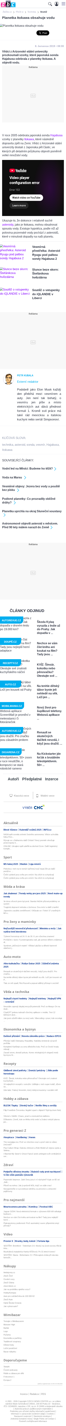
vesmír (40, 444)
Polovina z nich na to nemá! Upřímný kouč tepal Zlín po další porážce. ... (29, 870)
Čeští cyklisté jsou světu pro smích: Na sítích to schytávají (29, 875)
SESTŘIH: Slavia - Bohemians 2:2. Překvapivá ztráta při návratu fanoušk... (31, 1256)
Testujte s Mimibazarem (14, 1321)
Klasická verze (21, 795)
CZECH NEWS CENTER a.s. (39, 1401)
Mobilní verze (47, 795)
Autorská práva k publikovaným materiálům (33, 1409)
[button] (63, 3)
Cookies (50, 1414)
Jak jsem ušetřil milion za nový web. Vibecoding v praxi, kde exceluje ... (33, 1019)
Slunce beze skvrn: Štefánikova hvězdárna (45, 273)
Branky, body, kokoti (25, 1241)
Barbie (6, 1328)
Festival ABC (46, 1207)
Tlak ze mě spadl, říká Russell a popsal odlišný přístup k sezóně (31, 983)
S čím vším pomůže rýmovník (18, 1175)
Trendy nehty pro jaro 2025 (32, 893)
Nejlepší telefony (37, 998)
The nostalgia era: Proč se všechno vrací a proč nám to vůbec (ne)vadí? (30, 1143)
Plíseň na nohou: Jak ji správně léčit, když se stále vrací (28, 1185)
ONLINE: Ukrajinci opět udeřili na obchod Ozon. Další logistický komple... (31, 847)
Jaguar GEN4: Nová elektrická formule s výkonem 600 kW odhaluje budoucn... (32, 1212)
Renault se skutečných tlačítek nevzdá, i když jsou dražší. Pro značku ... (30, 972)
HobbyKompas (10, 1293)
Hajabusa (56, 135)
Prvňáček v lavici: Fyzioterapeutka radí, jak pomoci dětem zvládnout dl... (33, 941)
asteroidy (7, 224)
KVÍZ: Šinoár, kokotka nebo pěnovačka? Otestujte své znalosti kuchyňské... (30, 1079)
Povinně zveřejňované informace (33, 1421)
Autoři (13, 779)
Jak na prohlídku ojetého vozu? (17, 1289)
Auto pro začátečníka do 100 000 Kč (19, 1296)
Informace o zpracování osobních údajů (28, 1414)
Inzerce (51, 779)
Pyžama (7, 1335)
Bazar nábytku (10, 1352)
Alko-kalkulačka (12, 963)
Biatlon (24, 864)
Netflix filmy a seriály (46, 1105)
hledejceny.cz (9, 1272)
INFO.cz (47, 830)
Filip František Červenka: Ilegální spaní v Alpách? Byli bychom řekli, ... (32, 1111)
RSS (43, 1394)
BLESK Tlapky (11, 1105)
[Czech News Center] (39, 807)
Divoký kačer (27, 1105)
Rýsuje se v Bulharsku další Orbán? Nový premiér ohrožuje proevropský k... (29, 841)
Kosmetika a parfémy (13, 1338)
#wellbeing (21, 1137)
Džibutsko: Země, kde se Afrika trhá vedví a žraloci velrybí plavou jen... (32, 1120)
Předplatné (32, 779)
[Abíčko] (8, 7)
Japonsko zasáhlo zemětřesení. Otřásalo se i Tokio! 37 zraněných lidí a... (32, 912)
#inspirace (9, 1137)
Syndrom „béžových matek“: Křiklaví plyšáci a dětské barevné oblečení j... (30, 947)
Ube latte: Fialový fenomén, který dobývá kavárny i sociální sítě (31, 1090)
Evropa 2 (7, 1380)
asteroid (20, 444)
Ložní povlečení (10, 1348)
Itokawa (29, 139)
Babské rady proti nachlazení (46, 1172)
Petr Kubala (25, 375)
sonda (30, 444)
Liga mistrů (35, 864)
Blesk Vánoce (11, 830)
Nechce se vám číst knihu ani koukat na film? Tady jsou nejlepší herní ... (31, 1218)
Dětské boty (9, 1345)
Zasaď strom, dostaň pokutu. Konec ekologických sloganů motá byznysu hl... (31, 1053)
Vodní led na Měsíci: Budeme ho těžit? (27, 468)
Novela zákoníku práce (33, 1036)
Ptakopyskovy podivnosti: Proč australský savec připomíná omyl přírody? (31, 1224)
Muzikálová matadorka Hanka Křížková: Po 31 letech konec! (29, 1252)
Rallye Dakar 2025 (31, 963)
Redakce (34, 1394)
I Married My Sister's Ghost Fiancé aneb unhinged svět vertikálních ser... (32, 1155)
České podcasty (11, 1370)
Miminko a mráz (48, 928)
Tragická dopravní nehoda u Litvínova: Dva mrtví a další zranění (31, 907)
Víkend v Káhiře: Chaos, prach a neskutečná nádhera (26, 1116)
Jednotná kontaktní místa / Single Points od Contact (32, 1419)
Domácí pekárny (37, 1070)
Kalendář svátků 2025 (31, 830)
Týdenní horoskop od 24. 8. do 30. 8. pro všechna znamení (29, 936)
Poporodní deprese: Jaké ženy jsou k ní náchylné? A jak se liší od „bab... (31, 1181)
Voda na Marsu (12, 477)
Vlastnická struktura (42, 1416)
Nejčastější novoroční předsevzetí (21, 928)
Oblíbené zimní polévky (15, 1070)
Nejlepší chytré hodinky (16, 998)
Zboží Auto (8, 1299)
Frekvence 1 (9, 1377)
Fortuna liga (43, 1241)
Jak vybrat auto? (11, 1306)
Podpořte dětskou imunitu (17, 1172)
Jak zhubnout (10, 893)
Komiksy (33, 1207)
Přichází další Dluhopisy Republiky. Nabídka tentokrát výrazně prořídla (30, 1042)
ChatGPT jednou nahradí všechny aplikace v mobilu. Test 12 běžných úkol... (29, 1013)
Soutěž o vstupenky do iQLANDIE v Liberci (46, 294)
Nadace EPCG (54, 1036)
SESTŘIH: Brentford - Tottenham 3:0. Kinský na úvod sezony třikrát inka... (32, 1247)
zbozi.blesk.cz (10, 1286)
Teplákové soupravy (12, 1341)
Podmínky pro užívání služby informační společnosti (32, 1411)
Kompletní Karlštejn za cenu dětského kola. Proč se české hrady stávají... (31, 1048)
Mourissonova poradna (15, 1207)
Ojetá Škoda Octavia (12, 1303)
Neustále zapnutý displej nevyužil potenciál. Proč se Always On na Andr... (32, 1007)
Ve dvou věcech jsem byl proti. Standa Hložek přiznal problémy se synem (32, 902)
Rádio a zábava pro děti (14, 1373)
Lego (6, 1331)
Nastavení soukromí (23, 1416)
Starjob (7, 1367)
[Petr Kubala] (8, 384)
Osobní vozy (9, 1279)
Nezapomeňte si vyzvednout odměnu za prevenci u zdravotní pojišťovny (30, 1190)
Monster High (9, 1325)
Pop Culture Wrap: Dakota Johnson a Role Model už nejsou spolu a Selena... (32, 1149)
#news (32, 1137)
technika (7, 444)
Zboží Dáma (9, 1283)
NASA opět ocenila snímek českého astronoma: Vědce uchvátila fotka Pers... (31, 835)
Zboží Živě (8, 1276)
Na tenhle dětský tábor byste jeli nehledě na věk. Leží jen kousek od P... (33, 978)
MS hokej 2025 (11, 864)
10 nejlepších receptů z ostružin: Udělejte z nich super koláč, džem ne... (32, 1085)
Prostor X (9, 1241)
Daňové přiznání (12, 1036)
